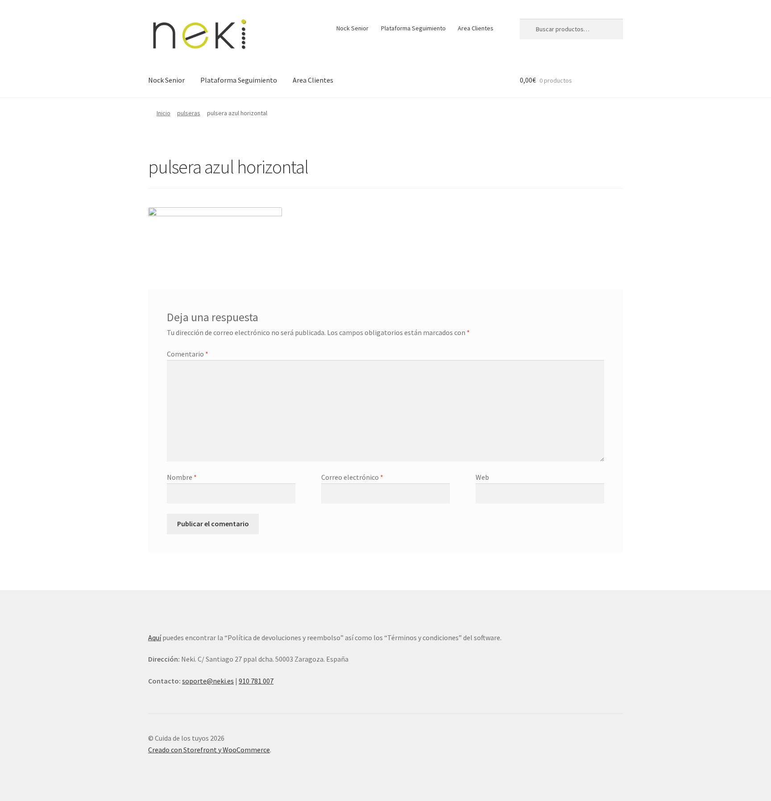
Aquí (154, 637)
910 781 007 (256, 680)
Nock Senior (352, 28)
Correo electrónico (352, 477)
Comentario (187, 353)
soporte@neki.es (208, 680)
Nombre (182, 477)
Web (482, 477)
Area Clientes (475, 28)
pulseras (188, 113)
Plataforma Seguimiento (413, 28)
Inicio (163, 113)
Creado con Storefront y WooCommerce (209, 749)
